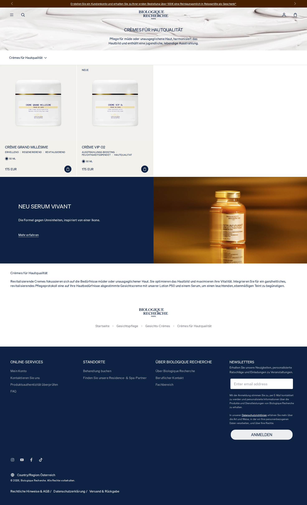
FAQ (13, 391)
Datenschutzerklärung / (70, 491)
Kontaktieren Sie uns (25, 377)
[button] (22, 14)
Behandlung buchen (97, 370)
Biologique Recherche (33, 480)
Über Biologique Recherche (175, 370)
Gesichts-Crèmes (157, 326)
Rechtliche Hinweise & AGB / (30, 491)
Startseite (102, 326)
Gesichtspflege (127, 326)
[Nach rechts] (295, 4)
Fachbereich (164, 384)
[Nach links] (12, 4)
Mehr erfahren (28, 235)
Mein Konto (18, 370)
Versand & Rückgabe (104, 491)
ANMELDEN (261, 435)
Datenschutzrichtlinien (254, 415)
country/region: (32, 474)
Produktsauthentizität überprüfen (34, 384)
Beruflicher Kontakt (170, 377)
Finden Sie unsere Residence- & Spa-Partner (115, 377)
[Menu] (11, 14)
